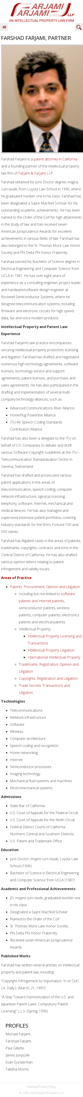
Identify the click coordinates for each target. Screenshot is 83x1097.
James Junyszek (17, 1055)
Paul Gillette (15, 1048)
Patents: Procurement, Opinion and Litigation (45, 586)
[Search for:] (79, 27)
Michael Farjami (18, 1034)
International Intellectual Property (54, 657)
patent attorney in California (55, 159)
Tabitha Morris (17, 1069)
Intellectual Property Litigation (51, 650)
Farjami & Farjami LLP (41, 12)
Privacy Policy (47, 1086)
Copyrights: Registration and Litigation (48, 678)
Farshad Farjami (18, 1041)
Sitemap (32, 1086)
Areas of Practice (16, 577)
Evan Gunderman (19, 1062)
